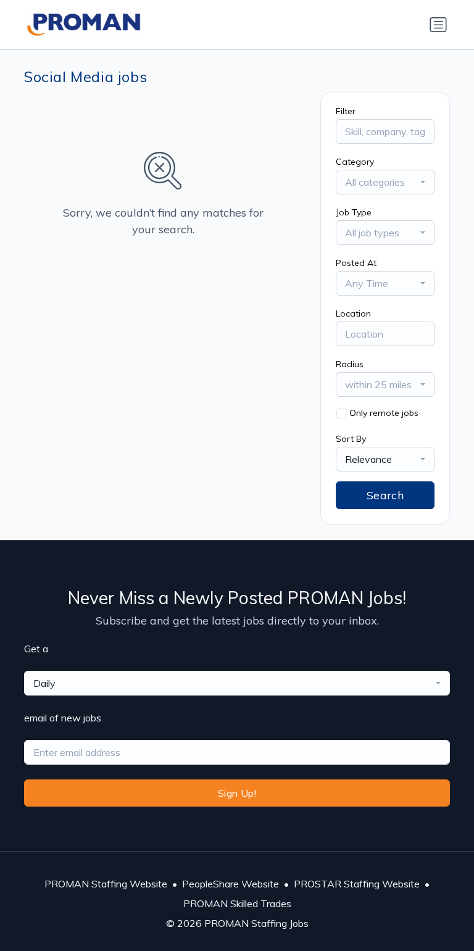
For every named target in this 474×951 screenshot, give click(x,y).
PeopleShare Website (230, 884)
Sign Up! (237, 793)
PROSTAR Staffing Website (357, 884)
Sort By (351, 438)
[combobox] (385, 182)
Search (385, 495)
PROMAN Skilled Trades (237, 903)
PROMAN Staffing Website (105, 884)
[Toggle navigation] (438, 24)
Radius (350, 364)
